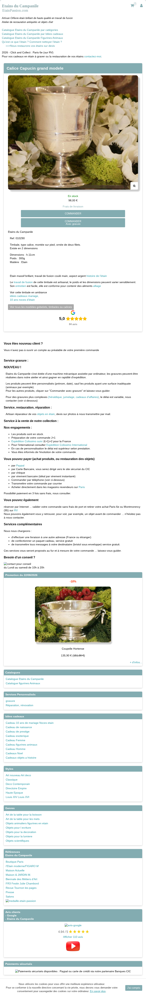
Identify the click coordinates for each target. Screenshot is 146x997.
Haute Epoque (14, 792)
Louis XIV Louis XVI (17, 797)
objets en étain (46, 414)
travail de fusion (23, 282)
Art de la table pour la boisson (24, 814)
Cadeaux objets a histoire (21, 757)
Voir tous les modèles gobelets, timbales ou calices (41, 306)
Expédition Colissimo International (66, 444)
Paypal (20, 465)
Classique (11, 779)
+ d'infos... (136, 662)
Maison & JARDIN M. (18, 874)
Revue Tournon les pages (21, 887)
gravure (10, 700)
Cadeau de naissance (19, 727)
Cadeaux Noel (14, 753)
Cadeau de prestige (17, 731)
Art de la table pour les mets (23, 818)
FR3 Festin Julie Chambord (22, 883)
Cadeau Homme (15, 748)
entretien (20, 285)
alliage (97, 285)
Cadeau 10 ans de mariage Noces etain (30, 722)
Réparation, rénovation (19, 705)
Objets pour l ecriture (18, 827)
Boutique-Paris (14, 861)
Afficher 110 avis (73, 936)
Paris (82, 487)
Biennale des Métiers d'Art (21, 879)
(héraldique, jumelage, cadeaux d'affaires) (73, 396)
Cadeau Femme (15, 740)
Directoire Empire (16, 788)
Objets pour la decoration (21, 832)
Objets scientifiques (17, 840)
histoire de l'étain (96, 275)
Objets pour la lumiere (19, 836)
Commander (73, 213)
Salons (10, 896)
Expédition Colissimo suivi (26, 441)
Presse (10, 892)
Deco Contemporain (18, 783)
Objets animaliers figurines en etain (27, 823)
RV (16, 510)
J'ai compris (133, 988)
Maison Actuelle (15, 870)
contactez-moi (92, 56)
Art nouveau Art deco (18, 775)
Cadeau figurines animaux (21, 744)
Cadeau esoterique (17, 735)
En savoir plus (98, 991)
